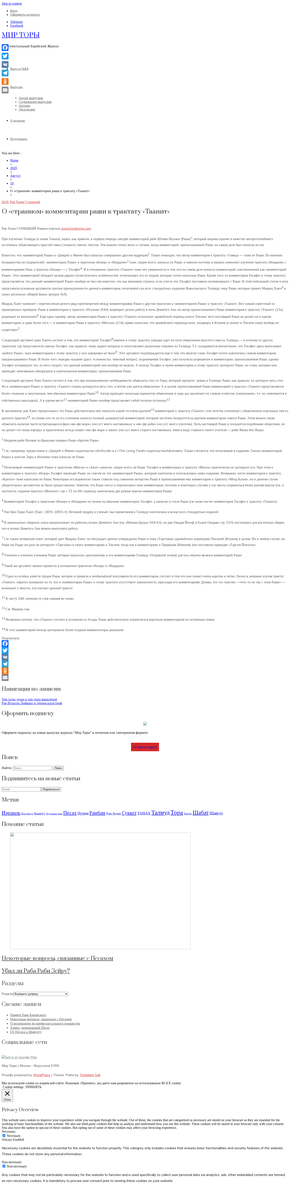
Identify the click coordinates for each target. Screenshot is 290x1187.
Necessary (14, 1136)
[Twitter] (145, 650)
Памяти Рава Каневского (28, 1015)
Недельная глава (54, 813)
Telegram (16, 22)
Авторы (24, 105)
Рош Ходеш (113, 813)
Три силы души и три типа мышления (29, 699)
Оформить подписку (25, 14)
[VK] (145, 657)
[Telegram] (145, 664)
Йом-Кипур (27, 813)
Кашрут (39, 813)
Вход (13, 11)
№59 (5, 202)
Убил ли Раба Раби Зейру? (36, 971)
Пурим (83, 813)
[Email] (145, 677)
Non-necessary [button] (12, 1162)
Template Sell (90, 1075)
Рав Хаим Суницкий (25, 202)
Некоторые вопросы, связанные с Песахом (57, 958)
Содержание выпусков (35, 102)
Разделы (8, 994)
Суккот (129, 813)
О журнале (17, 120)
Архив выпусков (31, 98)
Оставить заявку (145, 747)
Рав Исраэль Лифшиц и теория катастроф (32, 703)
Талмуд (160, 812)
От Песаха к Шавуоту (26, 1032)
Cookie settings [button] (13, 1087)
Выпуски (16, 87)
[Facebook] (145, 643)
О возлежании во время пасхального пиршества (45, 1023)
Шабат (201, 812)
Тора (176, 812)
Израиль (11, 812)
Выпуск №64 (19, 69)
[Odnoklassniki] (145, 670)
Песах (70, 812)
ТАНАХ (144, 813)
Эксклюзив (27, 109)
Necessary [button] (8, 1131)
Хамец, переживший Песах (30, 1027)
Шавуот (216, 813)
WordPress (41, 1075)
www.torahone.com (76, 228)
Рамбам (97, 813)
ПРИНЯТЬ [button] (33, 1087)
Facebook (16, 25)
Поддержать (18, 139)
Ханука (188, 813)
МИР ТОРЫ (21, 35)
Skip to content (12, 3)
